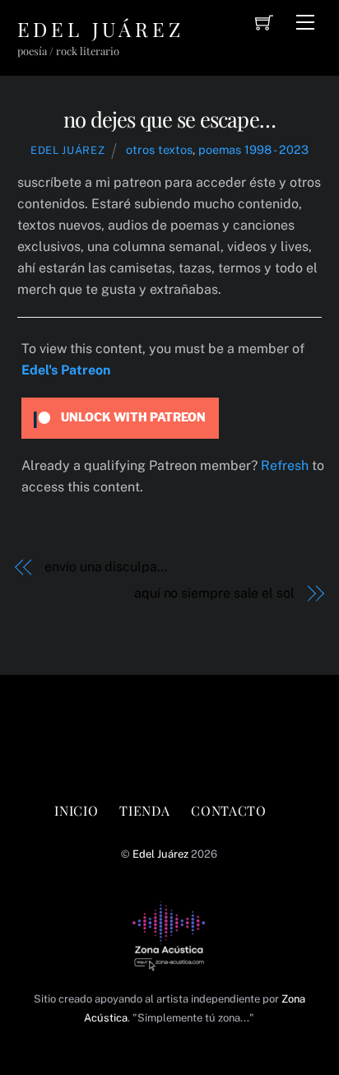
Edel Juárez (67, 150)
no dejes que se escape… (169, 119)
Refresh (285, 465)
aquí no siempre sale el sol (214, 593)
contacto (228, 810)
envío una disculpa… (105, 567)
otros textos (159, 149)
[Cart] (264, 22)
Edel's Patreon (65, 370)
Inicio (76, 810)
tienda (144, 810)
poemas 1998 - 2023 (253, 149)
